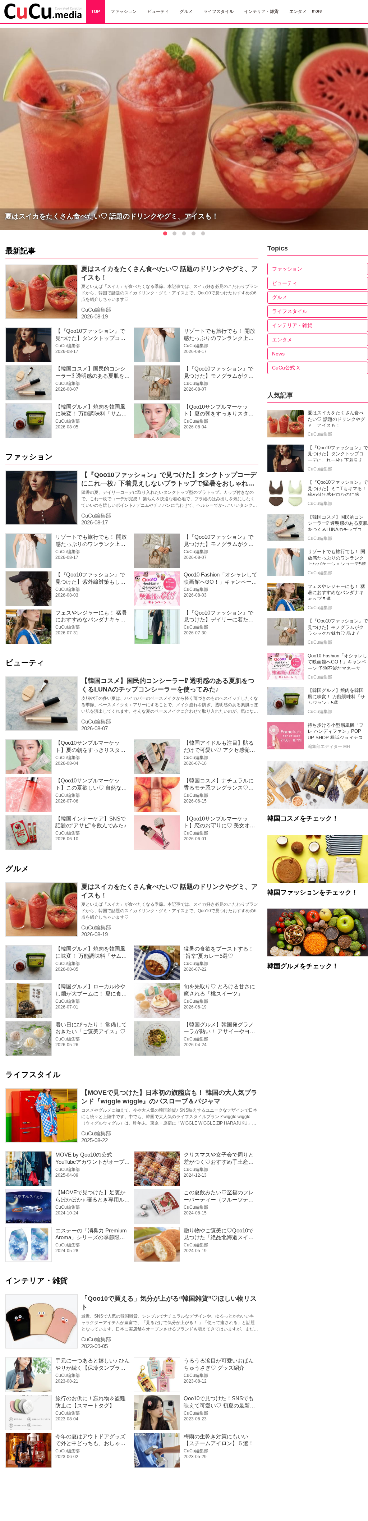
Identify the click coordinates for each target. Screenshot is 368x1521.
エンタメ (282, 340)
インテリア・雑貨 (36, 1280)
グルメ (17, 868)
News (278, 354)
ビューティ (25, 662)
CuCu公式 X (286, 368)
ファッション (29, 456)
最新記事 (20, 251)
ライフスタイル (33, 1074)
